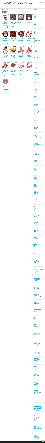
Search (37, 2)
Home (2, 9)
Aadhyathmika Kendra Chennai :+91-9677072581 (13, 1)
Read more (29, 43)
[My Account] (40, 3)
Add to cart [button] (13, 26)
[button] (43, 441)
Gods (4, 9)
